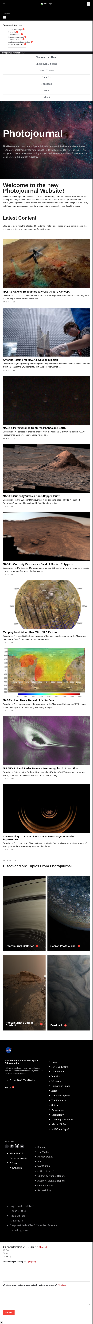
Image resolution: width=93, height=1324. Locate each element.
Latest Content (46, 70)
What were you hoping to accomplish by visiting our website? (34, 1285)
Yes (7, 1250)
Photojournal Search (46, 63)
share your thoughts (64, 206)
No (7, 1253)
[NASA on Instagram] (12, 1146)
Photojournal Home (46, 56)
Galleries (46, 77)
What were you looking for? (19, 1262)
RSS (46, 90)
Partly (8, 1256)
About (46, 97)
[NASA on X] (17, 1146)
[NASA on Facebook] (7, 1146)
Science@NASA (53, 196)
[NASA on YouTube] (22, 1146)
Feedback (46, 83)
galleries (6, 203)
